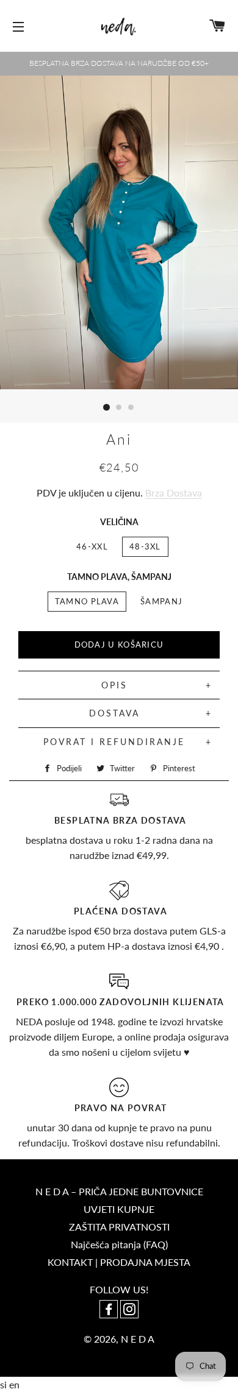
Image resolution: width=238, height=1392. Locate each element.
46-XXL (92, 546)
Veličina (119, 522)
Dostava (114, 713)
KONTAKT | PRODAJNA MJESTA (119, 1262)
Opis (114, 685)
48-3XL (145, 546)
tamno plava (87, 601)
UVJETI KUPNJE (119, 1209)
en (14, 1384)
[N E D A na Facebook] (109, 1310)
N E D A (137, 1338)
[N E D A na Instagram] (129, 1310)
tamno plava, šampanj (119, 576)
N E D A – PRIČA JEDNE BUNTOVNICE (119, 1191)
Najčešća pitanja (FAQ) (119, 1244)
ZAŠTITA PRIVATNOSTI (119, 1226)
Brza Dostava (173, 492)
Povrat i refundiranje (114, 742)
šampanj (161, 601)
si (4, 1384)
